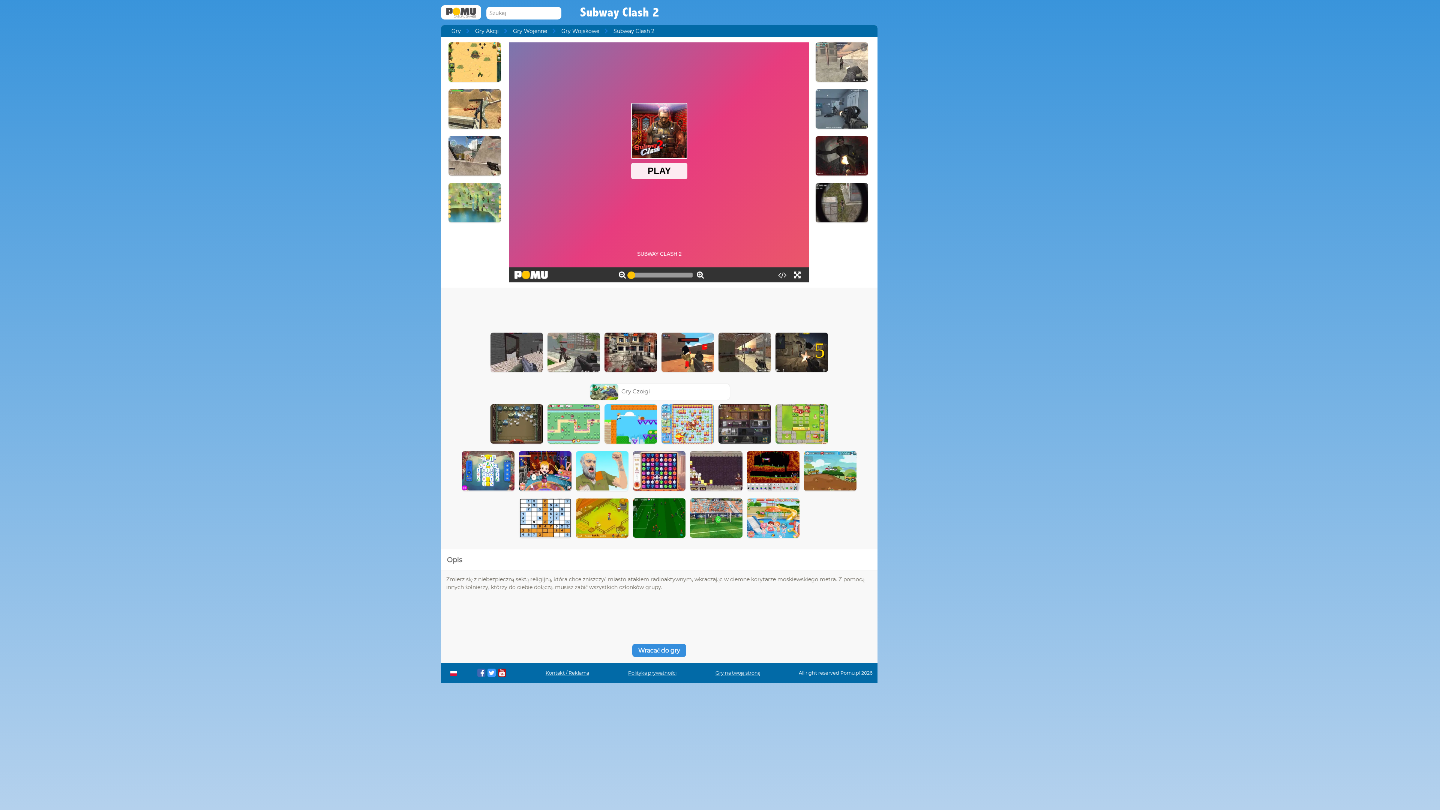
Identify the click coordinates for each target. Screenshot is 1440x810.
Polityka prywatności (652, 673)
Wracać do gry (659, 650)
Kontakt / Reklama (567, 673)
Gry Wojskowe (580, 31)
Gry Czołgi (635, 391)
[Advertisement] (659, 308)
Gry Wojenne (530, 31)
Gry (456, 31)
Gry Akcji (487, 31)
